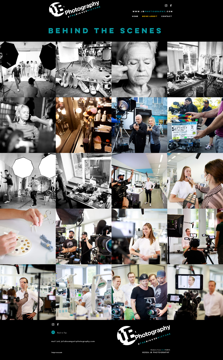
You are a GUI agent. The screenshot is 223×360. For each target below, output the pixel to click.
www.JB (139, 11)
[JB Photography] (166, 5)
